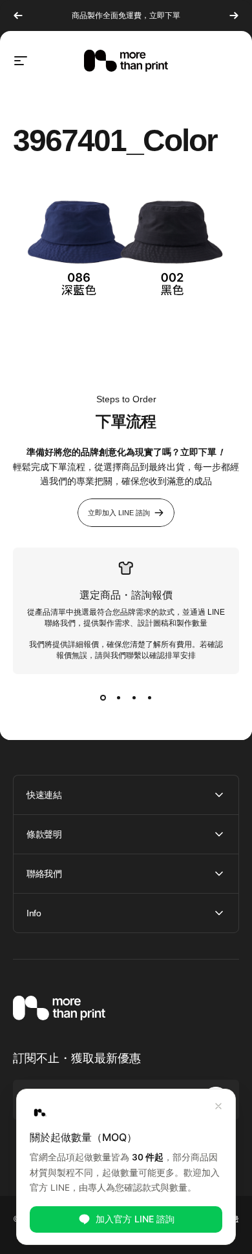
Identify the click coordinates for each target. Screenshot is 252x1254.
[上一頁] (18, 15)
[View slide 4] (149, 697)
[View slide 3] (134, 697)
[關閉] (218, 1106)
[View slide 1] (102, 697)
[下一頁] (234, 15)
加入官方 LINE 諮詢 (135, 1218)
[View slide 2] (118, 697)
